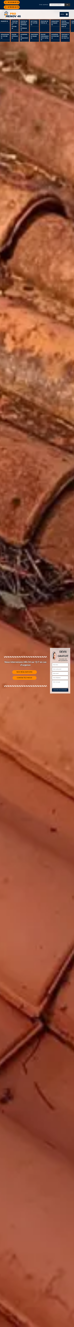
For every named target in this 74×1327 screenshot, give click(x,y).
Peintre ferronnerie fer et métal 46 (45, 37)
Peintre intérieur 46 (15, 36)
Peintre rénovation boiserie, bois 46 (65, 24)
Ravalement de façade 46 (55, 23)
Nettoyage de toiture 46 (34, 23)
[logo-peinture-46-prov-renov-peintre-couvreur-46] (12, 14)
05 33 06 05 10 (13, 2)
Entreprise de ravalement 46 (24, 37)
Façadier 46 (4, 21)
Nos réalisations (24, 672)
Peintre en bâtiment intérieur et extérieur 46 (24, 26)
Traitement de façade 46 (34, 36)
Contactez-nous (24, 678)
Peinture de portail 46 (44, 22)
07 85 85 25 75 (13, 7)
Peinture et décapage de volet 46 (65, 36)
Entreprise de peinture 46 (55, 36)
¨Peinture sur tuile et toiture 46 (15, 25)
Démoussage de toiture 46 (5, 36)
